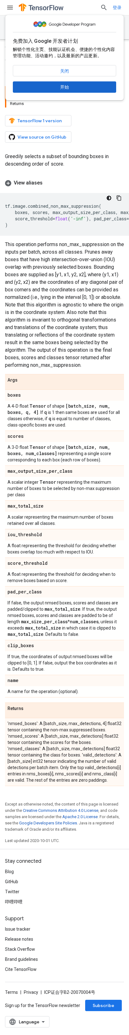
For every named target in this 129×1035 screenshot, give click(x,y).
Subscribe (103, 1005)
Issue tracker (17, 929)
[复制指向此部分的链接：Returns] (29, 709)
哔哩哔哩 (14, 901)
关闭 (64, 71)
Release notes (19, 939)
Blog (9, 871)
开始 (64, 87)
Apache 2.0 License (80, 816)
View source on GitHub (42, 137)
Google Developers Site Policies (48, 823)
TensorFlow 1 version (40, 121)
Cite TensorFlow (21, 969)
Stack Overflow (20, 949)
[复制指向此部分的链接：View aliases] (49, 183)
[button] (64, 183)
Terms (11, 992)
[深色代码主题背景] (109, 198)
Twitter (12, 891)
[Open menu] (10, 7)
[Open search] (104, 7)
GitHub (11, 881)
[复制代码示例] (119, 198)
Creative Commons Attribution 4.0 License (60, 810)
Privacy (31, 992)
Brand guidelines (21, 959)
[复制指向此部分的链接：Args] (24, 380)
